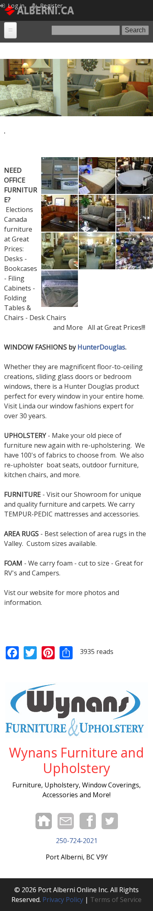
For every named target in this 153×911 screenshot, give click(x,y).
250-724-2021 (77, 840)
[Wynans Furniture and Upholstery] (59, 162)
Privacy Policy (62, 899)
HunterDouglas (101, 347)
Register (51, 5)
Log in (16, 5)
